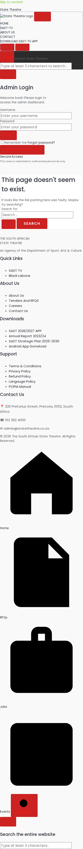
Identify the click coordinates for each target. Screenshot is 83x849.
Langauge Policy (22, 381)
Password (7, 121)
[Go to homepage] (17, 16)
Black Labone (19, 275)
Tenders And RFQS (24, 300)
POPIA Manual (20, 386)
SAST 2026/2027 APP (25, 331)
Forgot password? (41, 143)
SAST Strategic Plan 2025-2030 (34, 341)
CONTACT (7, 37)
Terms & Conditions (25, 366)
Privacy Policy (20, 371)
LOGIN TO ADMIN (22, 149)
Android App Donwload (27, 346)
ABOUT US (7, 32)
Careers (15, 305)
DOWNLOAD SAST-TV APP (19, 41)
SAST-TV (6, 28)
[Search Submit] (9, 224)
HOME (4, 23)
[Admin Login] (22, 47)
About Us (16, 295)
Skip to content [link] (11, 2)
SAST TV (15, 270)
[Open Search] (7, 47)
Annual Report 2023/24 (27, 336)
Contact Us (18, 310)
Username (7, 110)
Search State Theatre (31, 59)
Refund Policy (20, 376)
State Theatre (10, 10)
